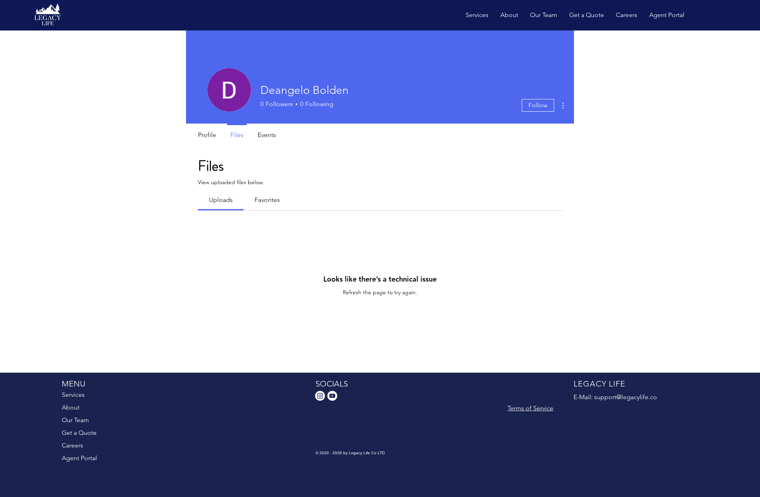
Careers (72, 445)
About (71, 407)
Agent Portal (79, 458)
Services (73, 394)
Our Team (75, 420)
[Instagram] (320, 396)
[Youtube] (332, 396)
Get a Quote (79, 432)
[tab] (220, 200)
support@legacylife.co (625, 397)
